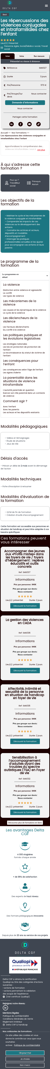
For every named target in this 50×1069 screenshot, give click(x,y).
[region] (25, 1050)
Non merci (25, 1065)
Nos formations (19, 132)
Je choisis (25, 1059)
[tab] (8, 56)
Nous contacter (39, 93)
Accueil (4, 132)
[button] (46, 5)
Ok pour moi (25, 1053)
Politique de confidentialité (27, 1045)
